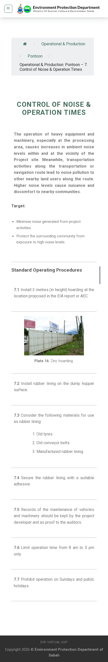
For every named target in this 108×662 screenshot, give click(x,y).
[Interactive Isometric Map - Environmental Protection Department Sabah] (58, 9)
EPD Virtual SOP (54, 642)
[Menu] (8, 9)
